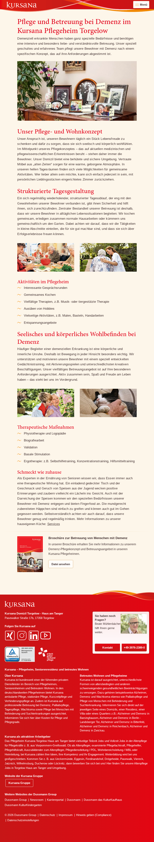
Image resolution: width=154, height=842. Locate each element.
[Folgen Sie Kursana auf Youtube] (46, 635)
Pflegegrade (12, 722)
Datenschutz (47, 815)
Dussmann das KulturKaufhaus (103, 799)
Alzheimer (140, 692)
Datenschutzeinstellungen (23, 820)
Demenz (45, 705)
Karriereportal (55, 799)
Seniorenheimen (15, 688)
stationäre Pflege (37, 696)
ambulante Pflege (15, 696)
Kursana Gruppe (19, 782)
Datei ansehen (60, 564)
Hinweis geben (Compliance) (93, 815)
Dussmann (73, 799)
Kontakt (107, 647)
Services (53, 524)
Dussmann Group (16, 799)
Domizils (112, 709)
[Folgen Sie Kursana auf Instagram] (22, 635)
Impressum (66, 815)
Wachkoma (103, 696)
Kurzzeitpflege (58, 696)
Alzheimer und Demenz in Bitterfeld (122, 722)
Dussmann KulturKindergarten (23, 805)
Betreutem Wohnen (42, 688)
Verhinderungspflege (17, 701)
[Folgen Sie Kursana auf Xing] (10, 635)
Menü (143, 4)
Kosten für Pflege (51, 717)
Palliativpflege (134, 696)
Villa (82, 713)
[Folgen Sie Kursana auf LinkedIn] (34, 635)
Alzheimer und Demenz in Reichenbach (104, 726)
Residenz (131, 709)
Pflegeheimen (48, 684)
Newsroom (37, 799)
